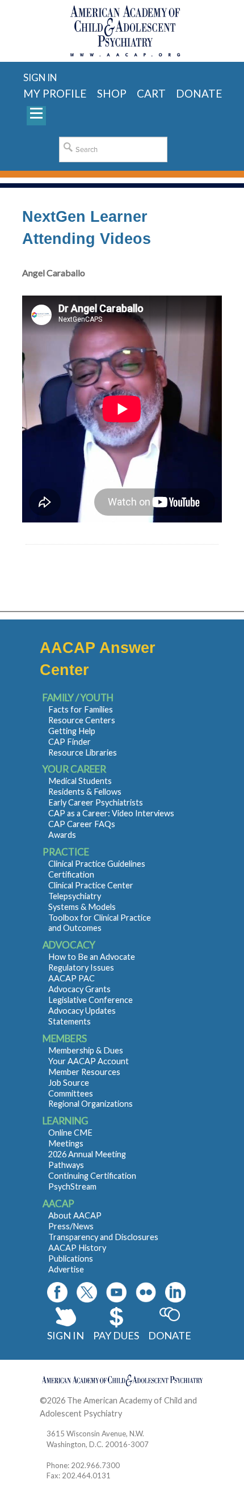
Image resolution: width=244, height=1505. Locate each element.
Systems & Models (82, 907)
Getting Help (71, 731)
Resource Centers (81, 720)
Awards (62, 835)
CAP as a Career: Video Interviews (111, 813)
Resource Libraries (82, 752)
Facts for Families (80, 709)
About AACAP (75, 1215)
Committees (70, 1093)
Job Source (68, 1082)
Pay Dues (116, 1335)
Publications (70, 1258)
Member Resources (84, 1072)
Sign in (40, 77)
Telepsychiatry (74, 896)
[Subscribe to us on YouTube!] (116, 1292)
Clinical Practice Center (90, 885)
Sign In (65, 1335)
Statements (69, 1021)
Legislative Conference (90, 1000)
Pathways (66, 1165)
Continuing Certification (92, 1176)
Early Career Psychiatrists (95, 802)
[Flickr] (146, 1292)
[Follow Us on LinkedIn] (175, 1292)
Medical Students (80, 781)
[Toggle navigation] (36, 115)
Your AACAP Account (88, 1061)
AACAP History (77, 1248)
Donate (169, 1335)
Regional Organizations (90, 1103)
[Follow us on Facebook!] (57, 1292)
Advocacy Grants (79, 989)
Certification (71, 874)
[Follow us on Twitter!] (87, 1292)
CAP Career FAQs (81, 824)
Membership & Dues (85, 1050)
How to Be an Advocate (91, 957)
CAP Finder (69, 742)
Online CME (70, 1132)
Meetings (65, 1143)
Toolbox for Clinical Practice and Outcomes (99, 923)
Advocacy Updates (82, 1010)
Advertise (66, 1269)
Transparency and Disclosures (103, 1237)
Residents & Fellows (84, 791)
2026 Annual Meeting (87, 1154)
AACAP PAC (71, 978)
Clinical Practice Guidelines (96, 864)
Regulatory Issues (81, 967)
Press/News (71, 1226)
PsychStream (72, 1186)
